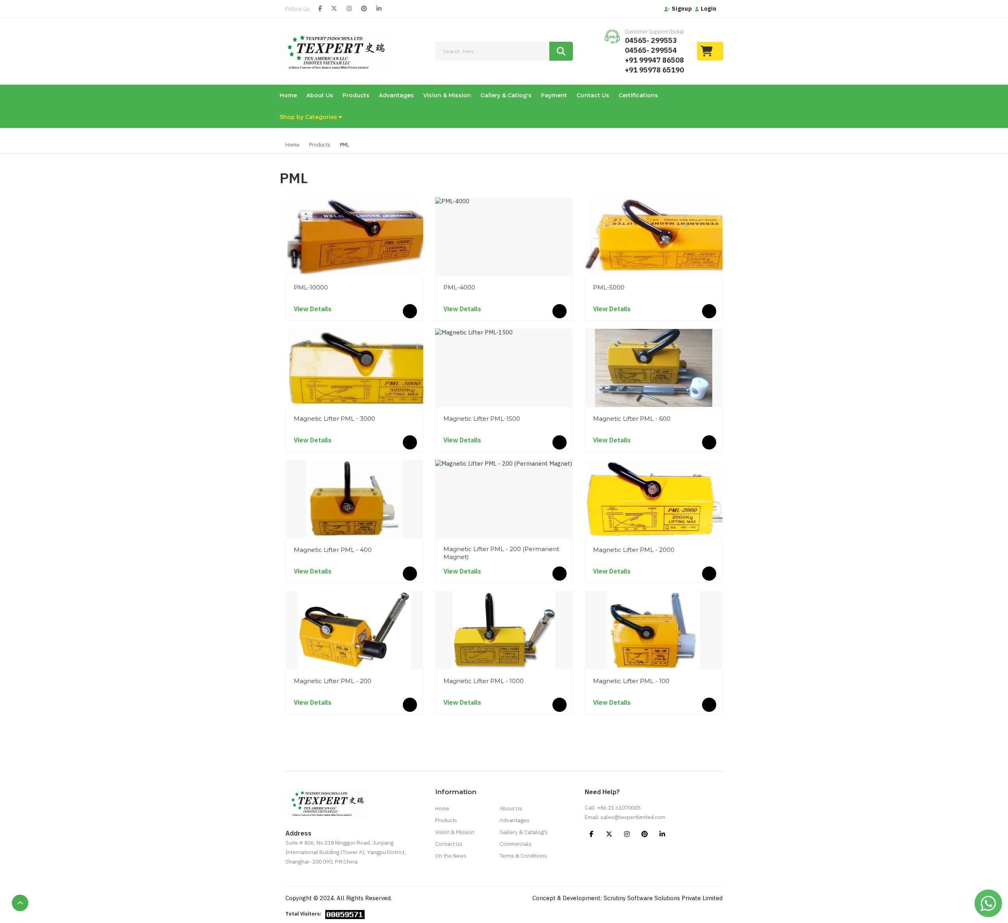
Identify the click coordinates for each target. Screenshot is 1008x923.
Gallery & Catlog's (506, 95)
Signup (681, 8)
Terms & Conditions (523, 855)
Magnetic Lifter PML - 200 (332, 681)
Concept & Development (566, 898)
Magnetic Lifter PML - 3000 (334, 418)
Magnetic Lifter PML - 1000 (483, 681)
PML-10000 (311, 287)
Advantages (396, 95)
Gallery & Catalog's (524, 832)
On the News (451, 855)
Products (356, 95)
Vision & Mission (447, 95)
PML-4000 (459, 287)
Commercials (516, 843)
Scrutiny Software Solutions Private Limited (663, 898)
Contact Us (592, 95)
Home (288, 95)
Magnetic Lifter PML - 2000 (633, 549)
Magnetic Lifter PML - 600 (632, 418)
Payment (554, 95)
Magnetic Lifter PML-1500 (481, 418)
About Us (319, 95)
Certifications (638, 95)
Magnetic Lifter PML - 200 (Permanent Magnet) (501, 553)
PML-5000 (608, 287)
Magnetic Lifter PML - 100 (631, 681)
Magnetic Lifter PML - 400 (333, 549)
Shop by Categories (309, 117)
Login (708, 8)
